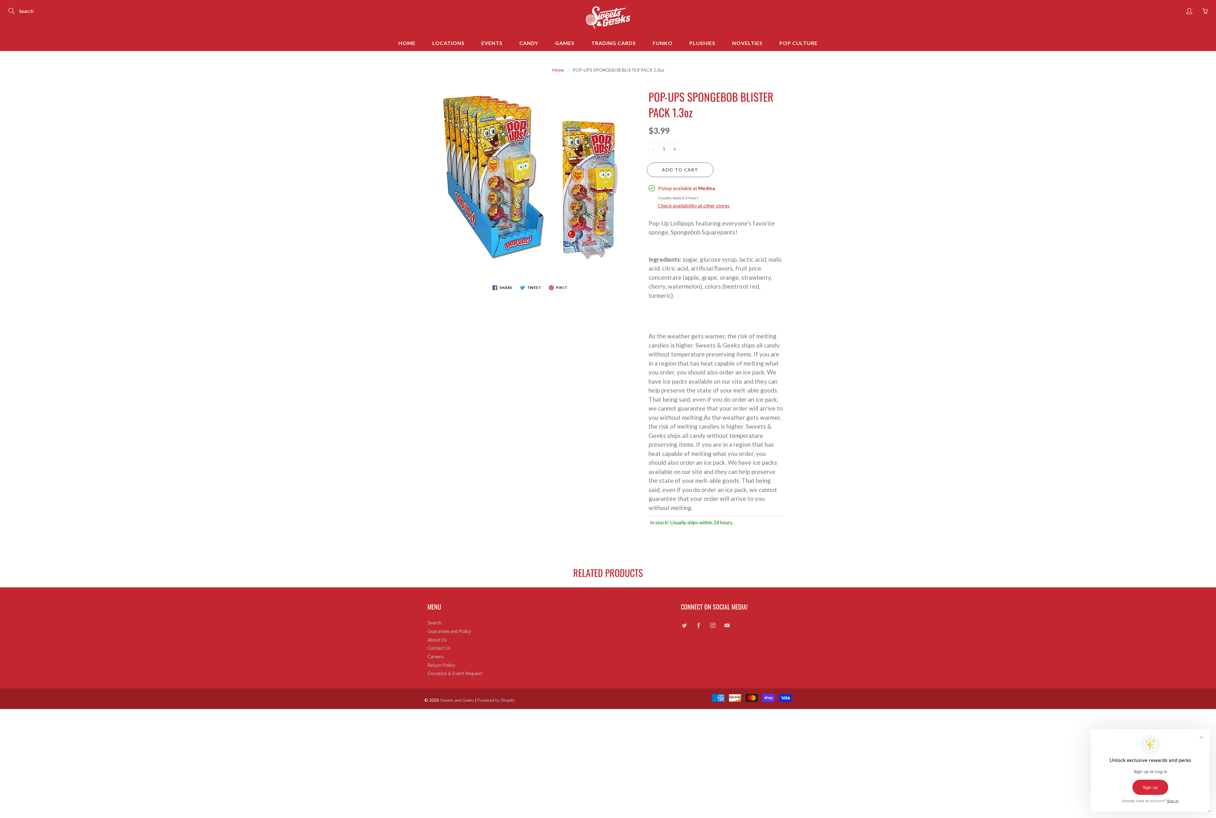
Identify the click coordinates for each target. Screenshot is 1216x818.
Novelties (747, 43)
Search (434, 622)
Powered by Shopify (496, 700)
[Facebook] (698, 625)
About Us (437, 639)
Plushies (702, 43)
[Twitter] (684, 625)
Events (492, 43)
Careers (436, 656)
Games (564, 43)
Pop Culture (798, 43)
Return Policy (441, 665)
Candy (528, 43)
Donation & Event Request (455, 673)
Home (406, 43)
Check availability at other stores (694, 205)
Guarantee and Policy (449, 631)
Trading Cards (613, 43)
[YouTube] (726, 625)
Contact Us (439, 648)
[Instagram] (712, 625)
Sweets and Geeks (457, 700)
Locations (448, 43)
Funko (663, 43)
